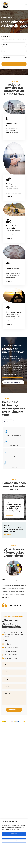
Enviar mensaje (12, 709)
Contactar (13, 64)
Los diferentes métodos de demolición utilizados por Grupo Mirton (13, 529)
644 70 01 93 (8, 640)
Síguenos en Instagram (11, 651)
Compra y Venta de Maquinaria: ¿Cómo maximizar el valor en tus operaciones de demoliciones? (13, 508)
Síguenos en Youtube (11, 647)
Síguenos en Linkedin (11, 658)
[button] (13, 382)
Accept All (14, 833)
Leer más (9, 136)
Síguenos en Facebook (10, 654)
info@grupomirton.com (12, 644)
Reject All (14, 841)
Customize (14, 837)
